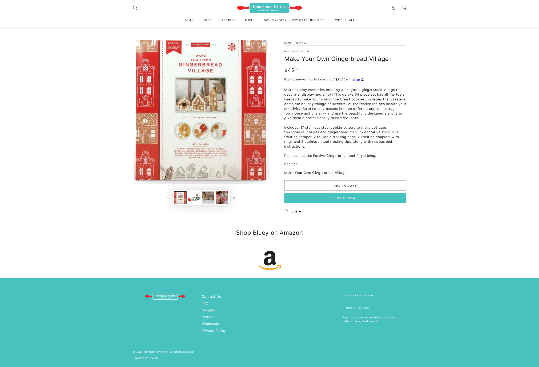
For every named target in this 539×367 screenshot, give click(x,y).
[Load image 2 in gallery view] (194, 197)
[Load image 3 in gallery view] (208, 197)
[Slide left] (168, 197)
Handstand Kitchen (298, 51)
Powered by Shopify (146, 357)
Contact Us (211, 296)
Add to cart (345, 185)
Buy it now (345, 198)
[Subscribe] (404, 307)
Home (288, 42)
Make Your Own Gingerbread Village (315, 173)
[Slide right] (234, 197)
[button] (134, 7)
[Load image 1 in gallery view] (180, 197)
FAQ (205, 303)
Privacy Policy (214, 330)
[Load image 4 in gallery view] (222, 197)
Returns (208, 317)
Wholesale (210, 324)
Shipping (209, 310)
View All (301, 42)
